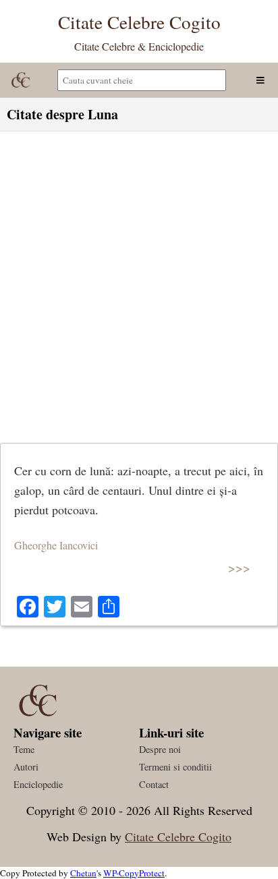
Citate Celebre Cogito (178, 836)
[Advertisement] (139, 284)
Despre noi (160, 749)
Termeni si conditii (175, 766)
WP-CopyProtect (134, 873)
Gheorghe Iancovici (56, 545)
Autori (25, 766)
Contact (154, 784)
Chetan (83, 873)
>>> (239, 567)
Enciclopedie (38, 784)
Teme (23, 749)
